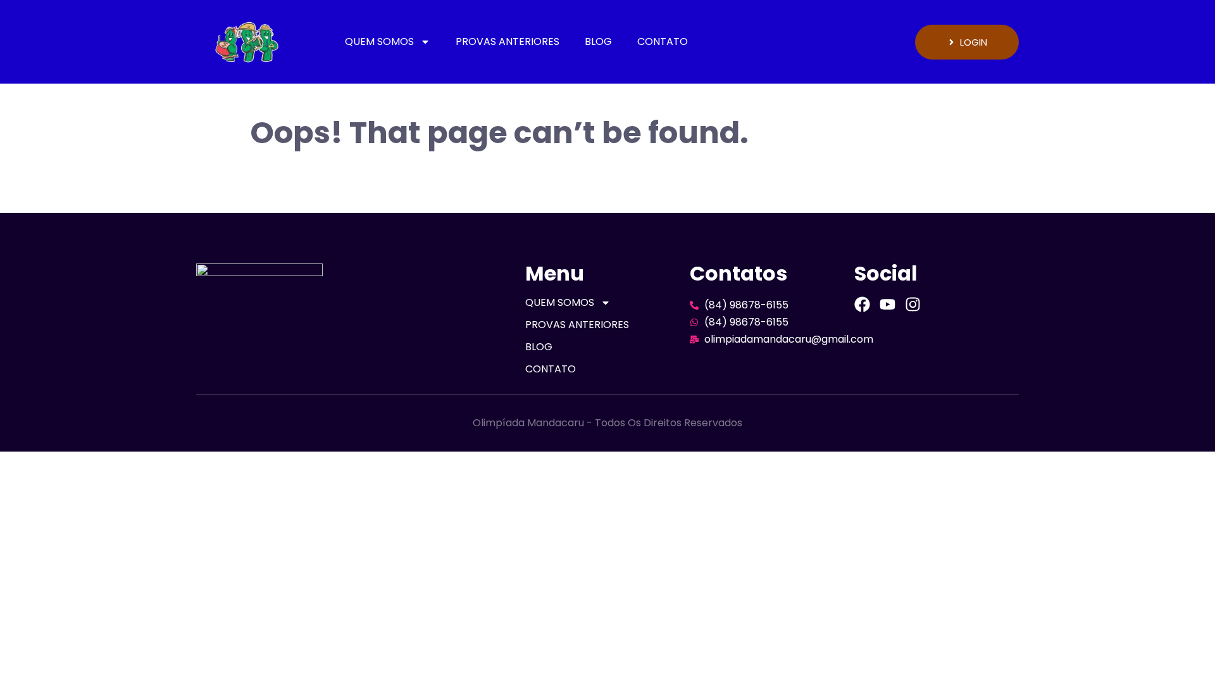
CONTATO (662, 41)
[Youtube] (887, 304)
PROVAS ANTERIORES (507, 41)
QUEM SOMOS (379, 41)
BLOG (598, 41)
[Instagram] (913, 304)
